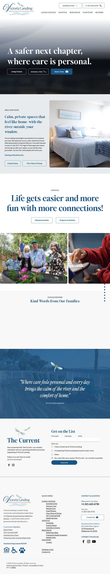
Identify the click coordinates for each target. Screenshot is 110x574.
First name (54, 436)
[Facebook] (9, 465)
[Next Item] (105, 258)
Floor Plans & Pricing (53, 513)
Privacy (25, 565)
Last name (68, 436)
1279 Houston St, (87, 528)
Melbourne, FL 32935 (89, 531)
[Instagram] (13, 465)
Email (80, 436)
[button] (70, 5)
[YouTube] (94, 541)
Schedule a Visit (47, 549)
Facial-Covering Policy (14, 565)
